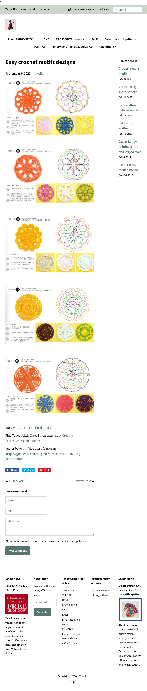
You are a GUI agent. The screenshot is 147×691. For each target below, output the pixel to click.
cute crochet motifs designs (31, 427)
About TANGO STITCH (21, 39)
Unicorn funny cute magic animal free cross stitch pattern (130, 590)
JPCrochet (83, 676)
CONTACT (40, 47)
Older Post (16, 481)
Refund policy (107, 47)
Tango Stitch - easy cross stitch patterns (27, 9)
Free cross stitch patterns (120, 39)
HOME (45, 39)
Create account (86, 9)
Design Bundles (30, 441)
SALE (94, 39)
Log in (69, 9)
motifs (39, 73)
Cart (106, 9)
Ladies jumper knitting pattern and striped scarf (130, 146)
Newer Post (83, 481)
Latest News (12, 579)
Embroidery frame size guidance (72, 47)
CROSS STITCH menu (69, 39)
